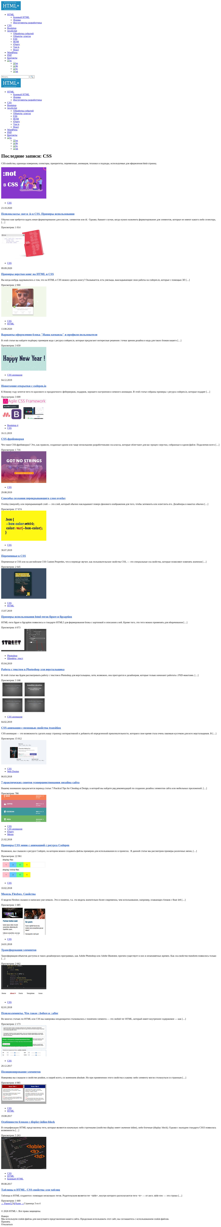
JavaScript (12, 31)
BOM (16, 41)
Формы (17, 20)
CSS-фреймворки (12, 438)
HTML (10, 14)
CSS (9, 25)
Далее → (19, 1203)
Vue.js (16, 47)
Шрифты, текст (15, 658)
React (16, 49)
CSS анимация (14, 375)
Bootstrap (11, 28)
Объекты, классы (22, 36)
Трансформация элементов (18, 950)
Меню (10, 834)
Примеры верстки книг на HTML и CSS (27, 274)
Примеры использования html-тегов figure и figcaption (36, 616)
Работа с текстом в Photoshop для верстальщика (32, 669)
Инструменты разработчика (27, 22)
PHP (9, 55)
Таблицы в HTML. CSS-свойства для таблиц (30, 1189)
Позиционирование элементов (21, 1071)
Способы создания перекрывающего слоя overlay (33, 498)
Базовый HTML (21, 17)
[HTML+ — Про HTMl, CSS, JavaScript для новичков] (11, 9)
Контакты (12, 58)
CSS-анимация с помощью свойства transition (31, 727)
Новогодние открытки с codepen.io (23, 385)
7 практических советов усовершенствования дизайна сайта (40, 782)
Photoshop (12, 655)
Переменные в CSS (13, 555)
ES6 (15, 39)
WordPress (12, 52)
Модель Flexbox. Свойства (18, 894)
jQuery (16, 44)
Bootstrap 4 (12, 425)
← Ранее (5, 1203)
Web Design (13, 771)
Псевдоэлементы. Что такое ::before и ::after (29, 1013)
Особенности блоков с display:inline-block (28, 1121)
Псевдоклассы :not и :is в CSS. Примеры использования (37, 213)
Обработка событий (23, 33)
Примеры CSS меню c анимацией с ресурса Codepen (35, 845)
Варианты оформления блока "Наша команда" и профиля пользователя (49, 334)
